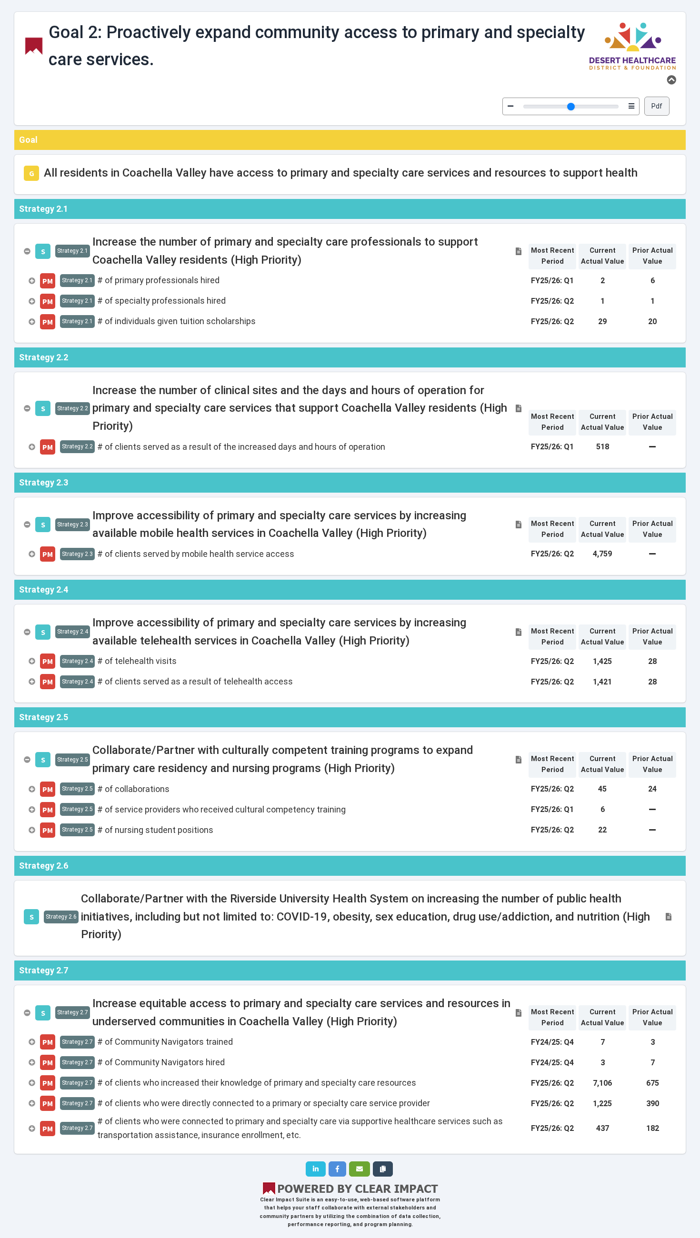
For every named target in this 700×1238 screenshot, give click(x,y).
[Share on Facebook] (337, 1169)
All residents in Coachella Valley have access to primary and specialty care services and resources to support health (341, 172)
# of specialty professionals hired (161, 301)
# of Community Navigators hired (161, 1062)
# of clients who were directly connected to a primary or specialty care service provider (263, 1103)
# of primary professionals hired (158, 280)
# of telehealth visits (137, 661)
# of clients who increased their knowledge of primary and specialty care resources (256, 1083)
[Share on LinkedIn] (316, 1169)
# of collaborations (133, 789)
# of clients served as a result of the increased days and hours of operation (241, 447)
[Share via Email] (359, 1169)
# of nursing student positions (155, 830)
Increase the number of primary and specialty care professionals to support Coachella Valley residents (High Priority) (285, 251)
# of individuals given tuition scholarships (176, 321)
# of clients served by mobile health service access (195, 554)
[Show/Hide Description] (671, 80)
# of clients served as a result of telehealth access (195, 681)
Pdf (656, 106)
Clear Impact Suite (285, 1200)
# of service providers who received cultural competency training (221, 809)
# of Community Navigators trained (165, 1042)
